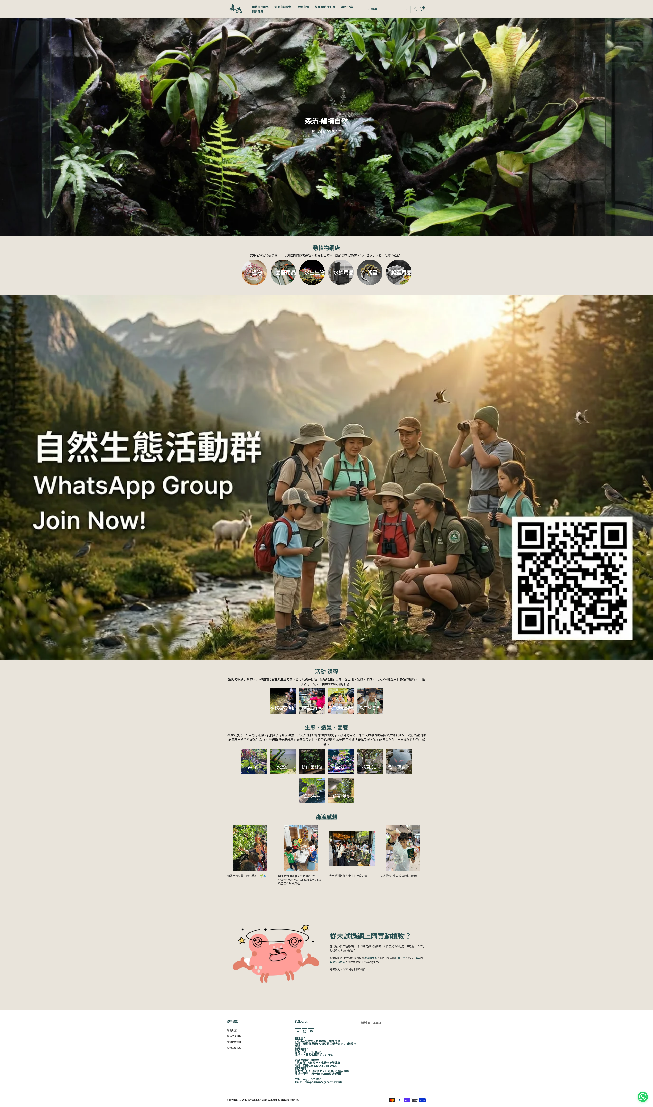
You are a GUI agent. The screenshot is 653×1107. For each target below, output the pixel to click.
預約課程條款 (234, 1047)
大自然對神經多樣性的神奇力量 (348, 876)
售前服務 (400, 957)
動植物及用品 (260, 7)
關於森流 (257, 11)
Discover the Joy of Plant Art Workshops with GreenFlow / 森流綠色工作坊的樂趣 (300, 879)
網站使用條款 (234, 1036)
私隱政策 (232, 1030)
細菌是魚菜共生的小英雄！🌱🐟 (247, 876)
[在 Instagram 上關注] (304, 1031)
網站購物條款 (234, 1042)
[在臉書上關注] (298, 1031)
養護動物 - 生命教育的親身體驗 (399, 876)
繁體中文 (365, 1022)
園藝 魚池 (303, 7)
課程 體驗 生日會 (325, 7)
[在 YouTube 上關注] (311, 1031)
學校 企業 (347, 7)
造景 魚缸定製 (282, 7)
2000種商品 (370, 957)
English (377, 1022)
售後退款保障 (337, 962)
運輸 (417, 957)
